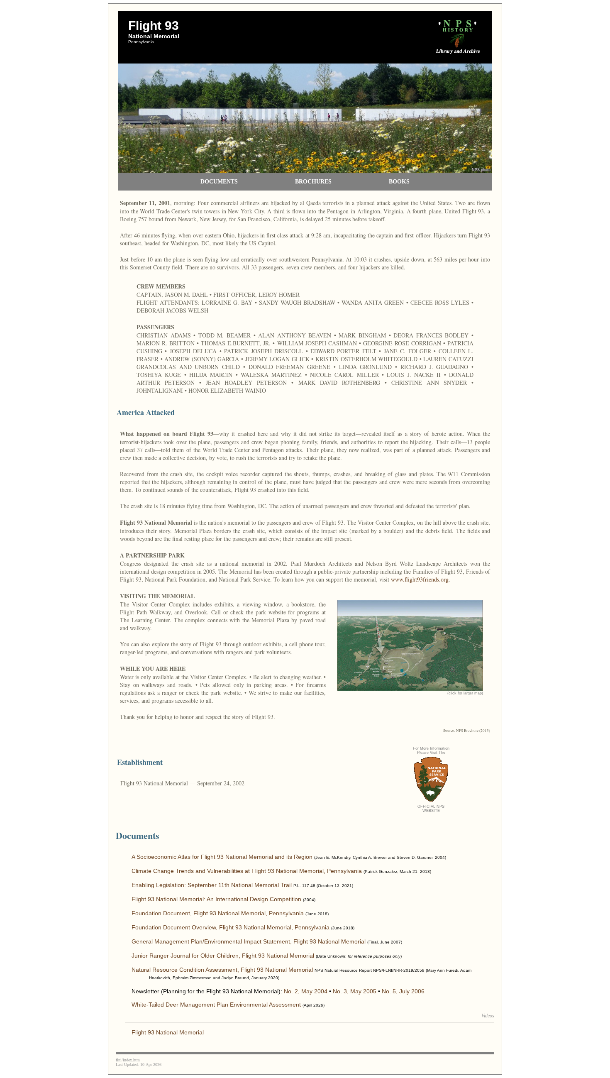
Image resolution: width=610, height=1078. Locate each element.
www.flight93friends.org (420, 579)
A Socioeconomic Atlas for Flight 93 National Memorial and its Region (222, 856)
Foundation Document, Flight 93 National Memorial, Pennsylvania (218, 913)
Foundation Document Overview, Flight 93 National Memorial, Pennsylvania (230, 927)
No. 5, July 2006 (403, 991)
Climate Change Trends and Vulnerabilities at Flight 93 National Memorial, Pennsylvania (247, 871)
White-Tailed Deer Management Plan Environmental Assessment (216, 1004)
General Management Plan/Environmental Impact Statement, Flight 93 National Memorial (249, 941)
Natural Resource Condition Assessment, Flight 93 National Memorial (222, 969)
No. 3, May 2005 (354, 991)
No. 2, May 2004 (305, 991)
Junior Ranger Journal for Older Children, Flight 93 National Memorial (223, 955)
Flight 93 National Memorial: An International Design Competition (216, 899)
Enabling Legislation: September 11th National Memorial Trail (212, 885)
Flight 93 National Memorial (168, 1032)
